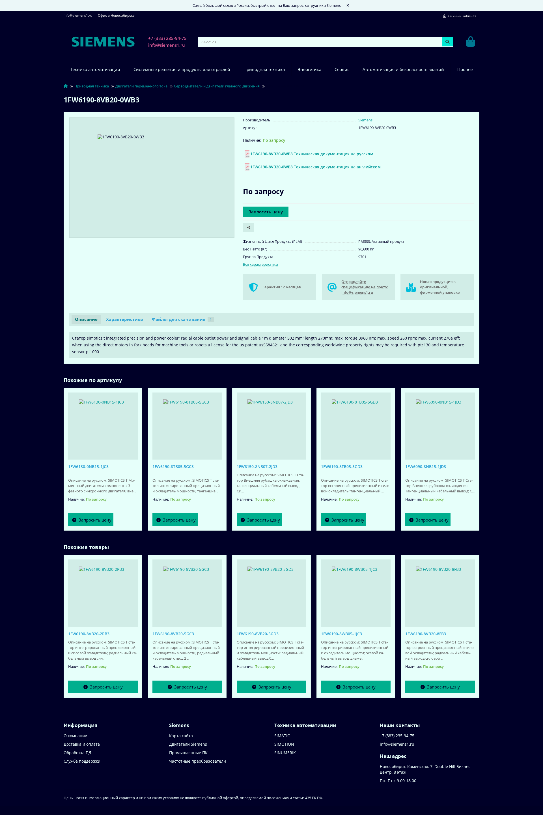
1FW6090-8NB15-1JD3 (425, 466)
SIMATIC (282, 735)
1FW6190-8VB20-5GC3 (173, 633)
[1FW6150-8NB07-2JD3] (271, 425)
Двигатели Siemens (188, 744)
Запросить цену (266, 212)
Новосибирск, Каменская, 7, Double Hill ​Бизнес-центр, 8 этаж (426, 769)
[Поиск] (447, 41)
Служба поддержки (82, 761)
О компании (75, 735)
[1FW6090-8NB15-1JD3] (440, 425)
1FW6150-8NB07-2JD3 (257, 466)
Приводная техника (264, 69)
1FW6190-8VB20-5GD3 (258, 633)
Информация (80, 725)
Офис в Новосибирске (116, 15)
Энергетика (309, 69)
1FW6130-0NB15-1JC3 (88, 466)
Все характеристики (260, 264)
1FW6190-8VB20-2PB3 (88, 633)
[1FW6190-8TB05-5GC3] (187, 425)
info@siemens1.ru (78, 15)
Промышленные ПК (188, 752)
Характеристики (124, 319)
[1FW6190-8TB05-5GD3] (356, 425)
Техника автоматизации (95, 69)
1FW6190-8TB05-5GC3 (173, 466)
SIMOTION (284, 744)
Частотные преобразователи (197, 761)
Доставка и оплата (82, 744)
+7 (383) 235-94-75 (167, 38)
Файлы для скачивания (182, 319)
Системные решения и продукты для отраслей (181, 69)
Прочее (465, 69)
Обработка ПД (77, 752)
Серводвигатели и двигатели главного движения (217, 86)
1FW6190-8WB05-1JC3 (341, 633)
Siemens (365, 120)
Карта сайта (181, 735)
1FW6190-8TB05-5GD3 (342, 466)
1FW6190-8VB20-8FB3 (425, 633)
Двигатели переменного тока (141, 86)
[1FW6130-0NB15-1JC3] (103, 425)
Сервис (342, 69)
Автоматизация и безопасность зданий (403, 69)
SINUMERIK (285, 752)
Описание (86, 319)
